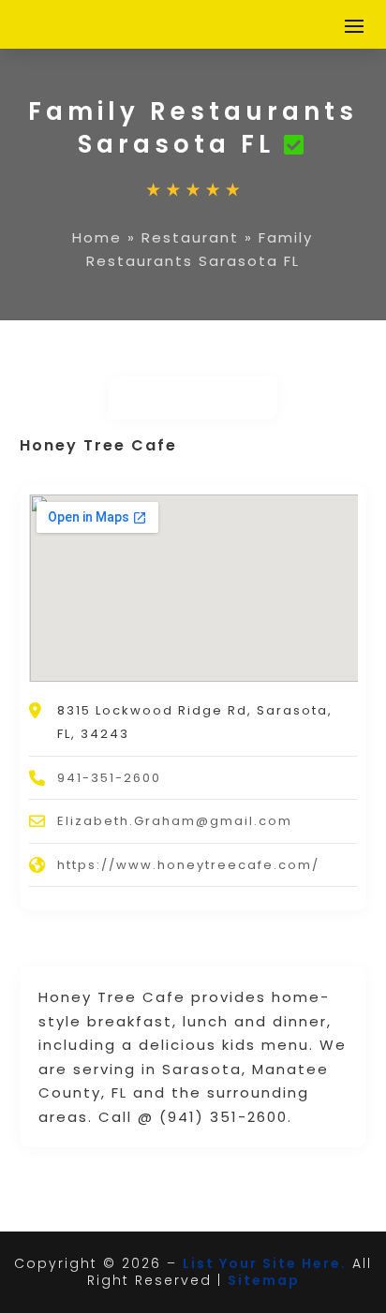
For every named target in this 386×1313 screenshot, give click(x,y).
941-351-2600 (109, 778)
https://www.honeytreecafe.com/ (188, 865)
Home (97, 237)
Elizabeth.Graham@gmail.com (174, 821)
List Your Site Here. (265, 1263)
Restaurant (190, 237)
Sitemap (264, 1280)
